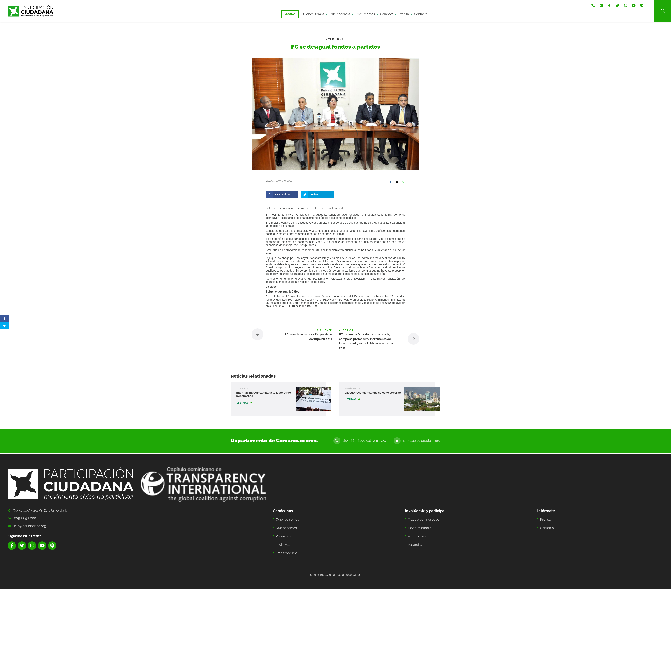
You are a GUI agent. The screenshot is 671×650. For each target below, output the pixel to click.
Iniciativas (282, 530)
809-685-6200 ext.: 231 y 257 (373, 432)
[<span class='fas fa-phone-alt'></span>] (603, 3)
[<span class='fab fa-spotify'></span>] (645, 3)
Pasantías (414, 530)
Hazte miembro (418, 516)
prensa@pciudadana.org (424, 432)
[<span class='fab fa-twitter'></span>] (624, 3)
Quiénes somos (317, 11)
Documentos (362, 11)
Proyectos (282, 523)
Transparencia (285, 537)
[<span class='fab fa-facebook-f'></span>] (617, 3)
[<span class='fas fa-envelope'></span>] (610, 3)
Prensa (396, 11)
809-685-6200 (23, 509)
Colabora (381, 11)
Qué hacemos (340, 11)
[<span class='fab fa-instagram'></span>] (631, 3)
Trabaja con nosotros (421, 509)
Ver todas (336, 38)
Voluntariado (416, 523)
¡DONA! (297, 11)
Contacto (410, 11)
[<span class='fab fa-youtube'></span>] (638, 3)
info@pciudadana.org (27, 516)
